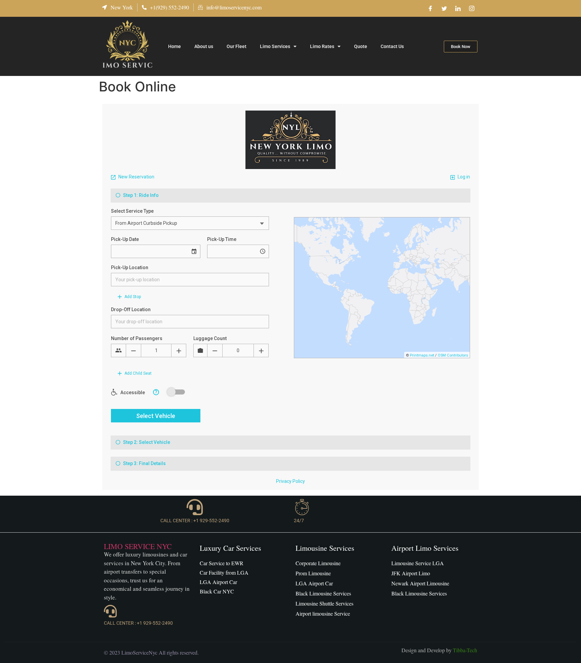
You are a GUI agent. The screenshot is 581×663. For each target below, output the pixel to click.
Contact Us (392, 46)
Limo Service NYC (138, 546)
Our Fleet (236, 46)
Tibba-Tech (465, 650)
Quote (360, 46)
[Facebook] (430, 8)
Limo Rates (322, 46)
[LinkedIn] (458, 8)
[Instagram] (472, 8)
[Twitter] (444, 8)
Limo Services (275, 46)
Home (174, 46)
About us (203, 46)
